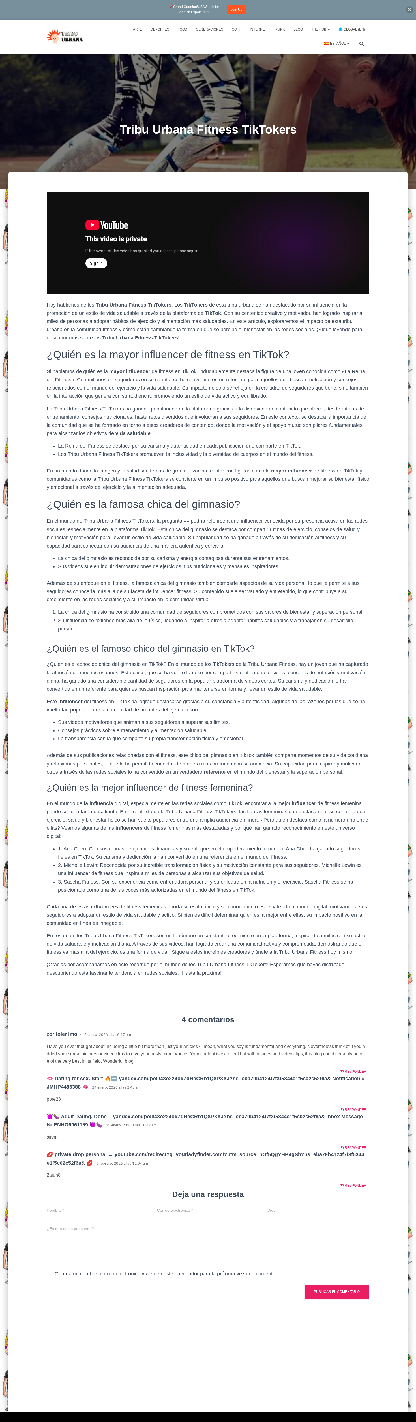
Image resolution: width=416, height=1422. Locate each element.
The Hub (319, 29)
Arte (137, 29)
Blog (298, 29)
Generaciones (209, 29)
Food (182, 29)
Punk (280, 29)
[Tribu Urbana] (65, 36)
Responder (355, 1072)
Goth (236, 29)
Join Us (236, 10)
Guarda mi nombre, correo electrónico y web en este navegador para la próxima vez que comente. (166, 1273)
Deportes (160, 29)
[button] (409, 9)
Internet (258, 29)
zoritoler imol (63, 1034)
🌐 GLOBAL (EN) (351, 29)
